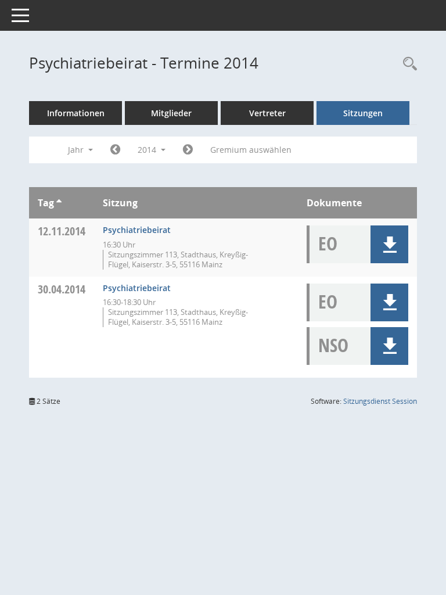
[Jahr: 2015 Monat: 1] (188, 149)
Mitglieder (171, 113)
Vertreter (267, 113)
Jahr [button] (77, 149)
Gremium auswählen (251, 149)
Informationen (76, 113)
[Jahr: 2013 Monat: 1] (115, 149)
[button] (389, 244)
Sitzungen (363, 113)
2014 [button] (148, 149)
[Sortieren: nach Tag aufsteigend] (59, 202)
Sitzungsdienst (380, 401)
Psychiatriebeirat (137, 229)
